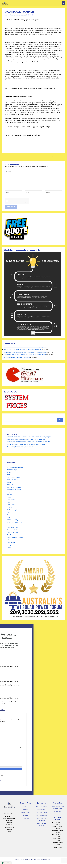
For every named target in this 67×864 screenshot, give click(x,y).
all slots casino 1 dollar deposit (15, 467)
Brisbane (25, 815)
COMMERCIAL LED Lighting (14, 487)
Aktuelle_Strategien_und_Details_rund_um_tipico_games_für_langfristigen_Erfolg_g (25, 354)
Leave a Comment (10, 15)
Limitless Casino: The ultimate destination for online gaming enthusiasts (22, 349)
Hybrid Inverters (11, 500)
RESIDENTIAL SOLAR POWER (14, 522)
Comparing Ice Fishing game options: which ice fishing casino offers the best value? (25, 352)
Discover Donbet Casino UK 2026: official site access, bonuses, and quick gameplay (25, 347)
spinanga (9, 540)
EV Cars (9, 492)
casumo (9, 482)
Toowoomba (25, 818)
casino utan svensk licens (13, 477)
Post (8, 515)
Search (5, 417)
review (9, 525)
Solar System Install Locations (15, 537)
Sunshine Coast (25, 812)
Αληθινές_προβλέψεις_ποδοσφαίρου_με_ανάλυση (17, 357)
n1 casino (9, 507)
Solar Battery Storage (12, 527)
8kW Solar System (41, 809)
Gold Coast (25, 809)
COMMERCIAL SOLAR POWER (14, 489)
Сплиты (9, 547)
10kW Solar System (42, 812)
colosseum (10, 484)
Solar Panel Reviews (12, 532)
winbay (9, 545)
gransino (9, 494)
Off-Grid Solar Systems (13, 510)
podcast (9, 512)
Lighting (9, 502)
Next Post (55, 157)
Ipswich (25, 806)
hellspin (9, 497)
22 (7, 464)
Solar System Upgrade (41, 815)
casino (9, 474)
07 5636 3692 (57, 811)
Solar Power (10, 535)
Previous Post (12, 157)
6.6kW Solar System (41, 806)
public (8, 517)
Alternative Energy (12, 469)
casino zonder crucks (12, 479)
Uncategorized (22, 15)
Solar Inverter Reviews (13, 530)
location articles (11, 504)
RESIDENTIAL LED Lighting (13, 520)
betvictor (9, 472)
